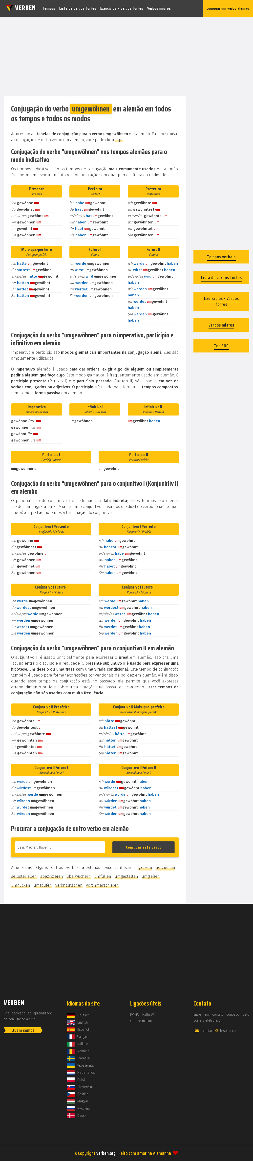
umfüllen (102, 876)
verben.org (106, 1153)
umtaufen (43, 885)
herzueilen (165, 867)
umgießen (151, 876)
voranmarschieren (102, 885)
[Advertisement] (126, 55)
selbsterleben (24, 876)
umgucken (20, 885)
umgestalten (126, 876)
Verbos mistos (159, 8)
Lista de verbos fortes (77, 8)
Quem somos (23, 1030)
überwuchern (78, 876)
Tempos (48, 8)
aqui (119, 139)
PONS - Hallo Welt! (144, 1015)
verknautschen (69, 885)
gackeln (145, 867)
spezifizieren (51, 876)
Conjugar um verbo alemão (228, 8)
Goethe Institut (141, 1021)
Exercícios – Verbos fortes (121, 8)
